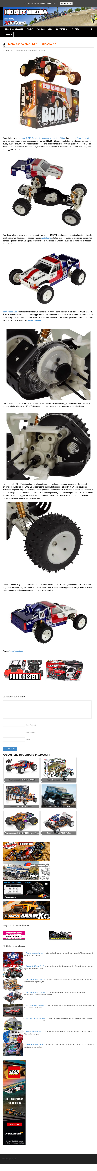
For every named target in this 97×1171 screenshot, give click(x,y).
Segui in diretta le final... (34, 1031)
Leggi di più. (51, 3)
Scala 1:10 (36, 50)
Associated (18, 50)
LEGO (50, 29)
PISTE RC (75, 29)
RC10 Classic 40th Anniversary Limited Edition (45, 138)
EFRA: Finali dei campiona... (35, 1044)
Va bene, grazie (66, 3)
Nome (31, 725)
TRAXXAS (40, 29)
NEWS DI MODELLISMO (14, 29)
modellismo (46, 238)
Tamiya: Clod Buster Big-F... (35, 966)
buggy (23, 138)
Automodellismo (27, 50)
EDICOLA (8, 34)
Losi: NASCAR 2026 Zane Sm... (37, 1005)
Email (30, 732)
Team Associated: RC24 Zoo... (36, 979)
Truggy (43, 50)
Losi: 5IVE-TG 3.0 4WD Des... (36, 1018)
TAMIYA (30, 29)
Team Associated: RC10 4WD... (36, 992)
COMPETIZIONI (62, 29)
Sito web (28, 739)
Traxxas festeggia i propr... (35, 953)
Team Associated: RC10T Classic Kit (32, 44)
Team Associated (84, 138)
